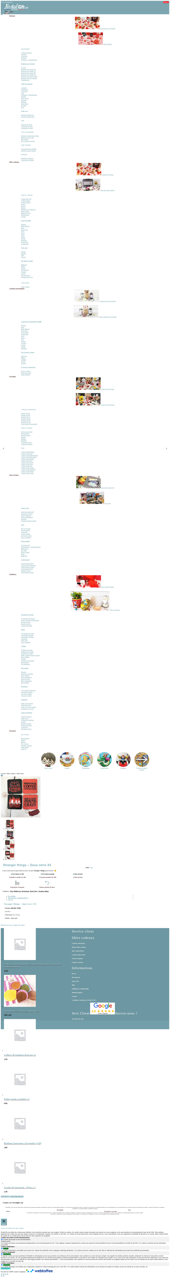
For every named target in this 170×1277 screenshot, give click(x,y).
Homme (23, 253)
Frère (22, 231)
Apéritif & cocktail (27, 653)
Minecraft (24, 556)
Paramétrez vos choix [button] (110, 1211)
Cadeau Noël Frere (27, 464)
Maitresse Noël (25, 213)
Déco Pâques (25, 683)
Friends (67, 768)
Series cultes (25, 211)
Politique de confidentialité (80, 989)
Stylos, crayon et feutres (28, 707)
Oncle (23, 237)
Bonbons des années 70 (28, 71)
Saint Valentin (107, 44)
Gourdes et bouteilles (27, 661)
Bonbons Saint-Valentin (28, 151)
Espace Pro (75, 981)
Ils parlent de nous (78, 1019)
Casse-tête (24, 532)
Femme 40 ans (25, 415)
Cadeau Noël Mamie (27, 459)
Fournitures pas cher (27, 709)
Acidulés (24, 54)
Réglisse (23, 58)
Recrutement (76, 977)
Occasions (12, 376)
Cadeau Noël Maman (27, 452)
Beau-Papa (24, 230)
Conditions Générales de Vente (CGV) (84, 1000)
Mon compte (9, 11)
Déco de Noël (25, 679)
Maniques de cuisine (27, 652)
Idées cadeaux (11, 773)
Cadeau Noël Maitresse (28, 470)
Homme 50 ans (25, 422)
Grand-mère (25, 244)
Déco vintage (25, 675)
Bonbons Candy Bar (27, 137)
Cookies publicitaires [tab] (8, 1246)
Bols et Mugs (25, 657)
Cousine (23, 343)
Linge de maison (26, 716)
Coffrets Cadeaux (77, 962)
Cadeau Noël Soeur (27, 462)
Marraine (24, 240)
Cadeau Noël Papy (27, 461)
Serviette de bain (26, 729)
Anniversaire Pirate (27, 569)
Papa (22, 228)
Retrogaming (25, 215)
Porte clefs (24, 640)
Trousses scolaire (26, 696)
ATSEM (23, 360)
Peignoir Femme (26, 724)
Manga (23, 208)
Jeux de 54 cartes (26, 536)
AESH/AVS (25, 270)
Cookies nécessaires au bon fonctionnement (16, 1239)
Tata (22, 340)
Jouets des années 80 (107, 488)
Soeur (23, 233)
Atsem (23, 268)
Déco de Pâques (115, 610)
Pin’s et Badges (26, 642)
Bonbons (12, 16)
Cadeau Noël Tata (26, 466)
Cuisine (23, 659)
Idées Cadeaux (14, 162)
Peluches (24, 519)
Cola (22, 93)
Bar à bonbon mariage (28, 141)
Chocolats (24, 56)
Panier (7, 13)
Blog (73, 985)
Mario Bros (24, 549)
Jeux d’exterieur (26, 537)
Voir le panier (5, 1196)
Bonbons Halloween (27, 115)
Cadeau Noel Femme (107, 389)
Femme (23, 252)
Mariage (23, 439)
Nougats (23, 100)
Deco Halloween (15, 891)
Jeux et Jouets (14, 475)
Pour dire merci (26, 435)
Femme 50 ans (25, 417)
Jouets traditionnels (27, 517)
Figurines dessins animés (28, 521)
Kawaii (23, 206)
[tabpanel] (85, 1244)
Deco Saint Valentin (107, 587)
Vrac (22, 107)
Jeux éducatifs (25, 530)
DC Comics (24, 744)
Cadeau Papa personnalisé (107, 301)
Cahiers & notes (26, 705)
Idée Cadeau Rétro (78, 951)
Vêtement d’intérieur (27, 720)
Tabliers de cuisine (27, 650)
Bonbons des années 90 (28, 75)
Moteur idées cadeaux (79, 947)
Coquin (23, 217)
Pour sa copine (25, 371)
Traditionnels (25, 80)
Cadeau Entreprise (26, 444)
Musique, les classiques (28, 209)
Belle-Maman (25, 226)
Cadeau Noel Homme (107, 405)
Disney (23, 204)
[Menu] (1, 14)
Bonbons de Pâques (27, 158)
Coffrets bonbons (26, 53)
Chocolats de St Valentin (107, 28)
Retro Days (34, 891)
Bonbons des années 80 (28, 73)
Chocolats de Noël (27, 126)
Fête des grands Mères (107, 190)
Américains (24, 89)
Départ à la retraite (26, 432)
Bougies (23, 672)
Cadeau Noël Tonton (27, 468)
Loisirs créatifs (25, 534)
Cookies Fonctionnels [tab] (8, 1252)
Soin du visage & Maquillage (30, 620)
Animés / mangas (26, 745)
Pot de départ (25, 433)
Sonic (23, 554)
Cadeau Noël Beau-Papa (28, 457)
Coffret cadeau (25, 201)
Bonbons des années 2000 (29, 76)
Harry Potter (25, 98)
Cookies (74, 996)
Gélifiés (23, 97)
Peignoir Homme (26, 725)
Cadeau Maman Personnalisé (107, 317)
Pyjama (23, 722)
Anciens (23, 68)
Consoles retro (25, 545)
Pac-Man (24, 550)
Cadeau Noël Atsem (27, 473)
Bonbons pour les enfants (29, 78)
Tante (22, 235)
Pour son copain (26, 373)
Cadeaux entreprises (78, 943)
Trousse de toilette (26, 626)
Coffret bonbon (26, 202)
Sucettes (23, 105)
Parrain (23, 239)
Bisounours (85, 768)
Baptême (24, 441)
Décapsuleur (25, 662)
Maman (23, 224)
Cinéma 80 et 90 (26, 199)
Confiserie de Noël (27, 128)
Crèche (23, 274)
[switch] (1, 1248)
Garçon (23, 257)
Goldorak (123, 768)
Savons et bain (25, 622)
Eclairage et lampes (27, 674)
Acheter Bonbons (77, 958)
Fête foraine (24, 139)
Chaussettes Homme (27, 637)
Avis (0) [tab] (10, 900)
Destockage (25, 891)
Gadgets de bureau (27, 514)
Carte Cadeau (25, 287)
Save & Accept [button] (6, 1268)
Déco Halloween (26, 677)
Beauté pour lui (26, 624)
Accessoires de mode (27, 633)
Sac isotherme (25, 664)
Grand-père (24, 334)
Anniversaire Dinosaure (28, 565)
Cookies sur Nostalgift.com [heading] (13, 1203)
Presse (74, 973)
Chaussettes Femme (27, 635)
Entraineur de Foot (27, 277)
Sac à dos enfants (26, 694)
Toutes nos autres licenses (141, 769)
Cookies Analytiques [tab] (7, 1263)
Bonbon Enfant (26, 571)
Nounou (23, 272)
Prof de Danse (25, 275)
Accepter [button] (60, 1210)
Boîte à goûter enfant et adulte (30, 655)
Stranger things (43, 891)
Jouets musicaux (26, 515)
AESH (23, 361)
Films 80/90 (24, 747)
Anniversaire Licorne (27, 567)
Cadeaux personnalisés (16, 288)
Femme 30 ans (25, 413)
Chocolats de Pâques (27, 160)
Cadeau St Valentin (107, 175)
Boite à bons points (27, 703)
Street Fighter (25, 552)
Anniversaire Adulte (27, 572)
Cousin (23, 345)
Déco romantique (26, 681)
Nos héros (12, 731)
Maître (23, 266)
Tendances (12, 574)
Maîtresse (24, 265)
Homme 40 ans (25, 420)
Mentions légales (77, 992)
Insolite (23, 437)
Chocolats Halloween (27, 117)
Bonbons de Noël (26, 124)
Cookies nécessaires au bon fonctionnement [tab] (15, 1237)
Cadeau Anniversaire (78, 955)
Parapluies (24, 639)
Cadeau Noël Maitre (27, 471)
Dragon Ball (104, 768)
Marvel (23, 742)
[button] (2, 775)
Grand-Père (24, 242)
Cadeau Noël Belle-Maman (29, 455)
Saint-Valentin (25, 375)
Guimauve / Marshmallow (29, 60)
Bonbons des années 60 (28, 69)
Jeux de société (25, 528)
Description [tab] (12, 896)
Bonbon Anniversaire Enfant (30, 136)
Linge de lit (24, 718)
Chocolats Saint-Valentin (28, 149)
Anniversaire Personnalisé (29, 424)
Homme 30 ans (25, 419)
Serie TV (24, 749)
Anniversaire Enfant (27, 563)
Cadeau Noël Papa (27, 454)
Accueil (3, 773)
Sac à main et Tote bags (28, 690)
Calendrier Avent (26, 442)
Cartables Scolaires (27, 692)
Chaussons (24, 727)
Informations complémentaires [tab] (18, 898)
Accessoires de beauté (28, 618)
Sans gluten (24, 104)
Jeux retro (107, 503)
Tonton (23, 341)
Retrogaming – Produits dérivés (31, 547)
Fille (22, 255)
